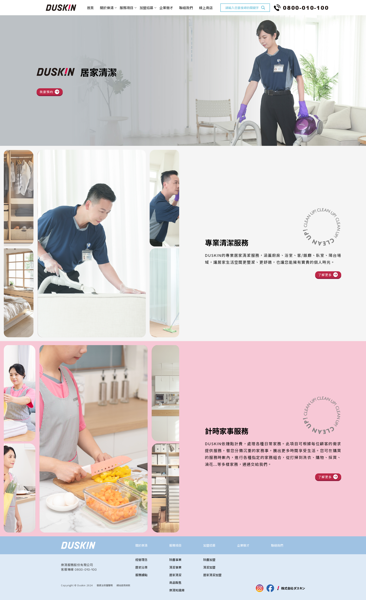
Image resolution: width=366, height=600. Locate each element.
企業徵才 (166, 7)
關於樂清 (107, 7)
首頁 (90, 7)
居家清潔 (175, 575)
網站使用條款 (123, 585)
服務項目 (126, 7)
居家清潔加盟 (212, 575)
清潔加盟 (209, 567)
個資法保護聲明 (105, 585)
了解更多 (325, 274)
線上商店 (206, 7)
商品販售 (175, 582)
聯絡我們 (186, 7)
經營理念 (141, 559)
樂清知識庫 (177, 590)
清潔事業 (175, 567)
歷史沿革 (141, 567)
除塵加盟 (209, 559)
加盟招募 (146, 7)
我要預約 (46, 91)
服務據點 (141, 575)
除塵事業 (175, 559)
